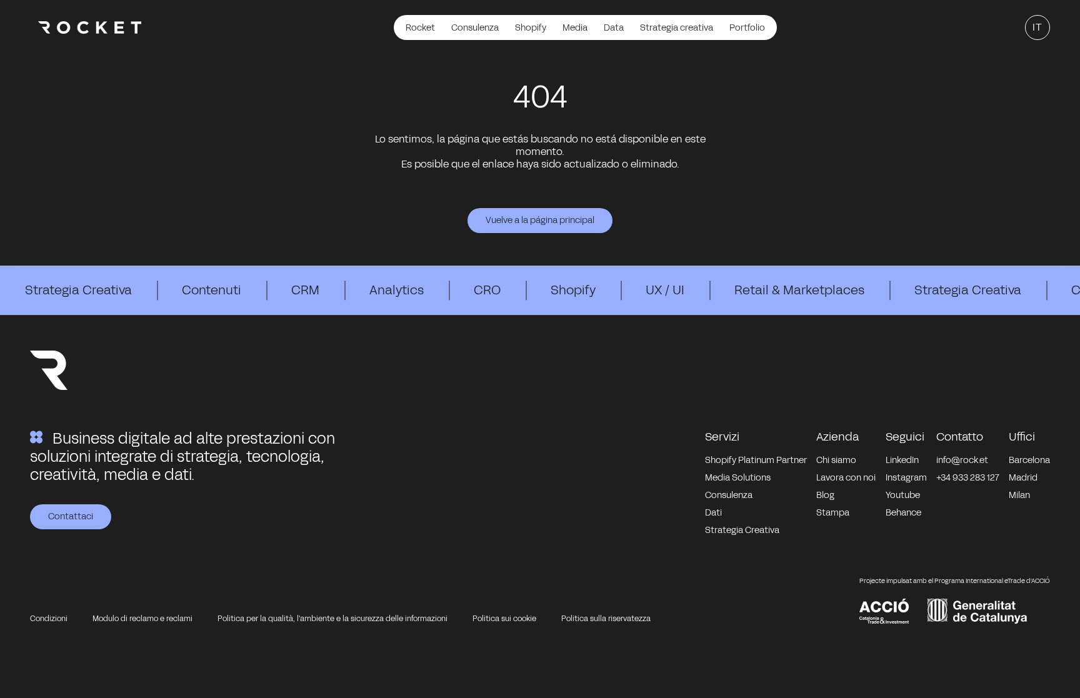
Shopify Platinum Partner (756, 460)
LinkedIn (902, 460)
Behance (903, 513)
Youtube (903, 495)
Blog (825, 495)
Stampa (832, 513)
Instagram (906, 478)
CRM (305, 290)
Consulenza (728, 495)
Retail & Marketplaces (799, 290)
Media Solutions (738, 478)
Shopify (573, 290)
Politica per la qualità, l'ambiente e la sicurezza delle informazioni (333, 619)
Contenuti (211, 290)
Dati (713, 513)
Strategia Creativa (78, 290)
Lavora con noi (846, 478)
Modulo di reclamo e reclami (142, 619)
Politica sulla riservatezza (606, 619)
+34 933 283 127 (967, 478)
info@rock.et (962, 460)
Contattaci (70, 516)
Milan (1019, 495)
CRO (487, 290)
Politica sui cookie (504, 619)
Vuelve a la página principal (540, 220)
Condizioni (49, 619)
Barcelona (1029, 460)
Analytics (396, 290)
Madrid (1023, 478)
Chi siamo (836, 460)
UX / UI (665, 290)
